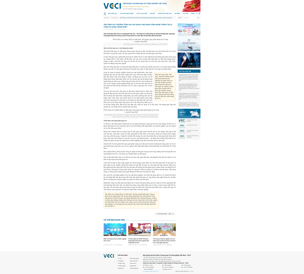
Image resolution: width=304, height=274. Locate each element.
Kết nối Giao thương (134, 258)
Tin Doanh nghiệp (122, 265)
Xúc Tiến (185, 13)
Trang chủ (106, 17)
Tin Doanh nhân (121, 263)
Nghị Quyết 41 (133, 265)
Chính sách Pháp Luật (165, 13)
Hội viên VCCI (133, 263)
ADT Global (190, 271)
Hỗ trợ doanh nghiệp (127, 13)
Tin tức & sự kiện (141, 13)
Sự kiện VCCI (121, 268)
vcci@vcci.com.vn (167, 269)
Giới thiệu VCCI (112, 13)
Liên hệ (179, 17)
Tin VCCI (120, 258)
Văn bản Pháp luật (134, 268)
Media (193, 13)
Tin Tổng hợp (121, 261)
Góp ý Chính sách (134, 261)
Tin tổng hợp (114, 17)
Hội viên (152, 13)
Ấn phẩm (177, 13)
